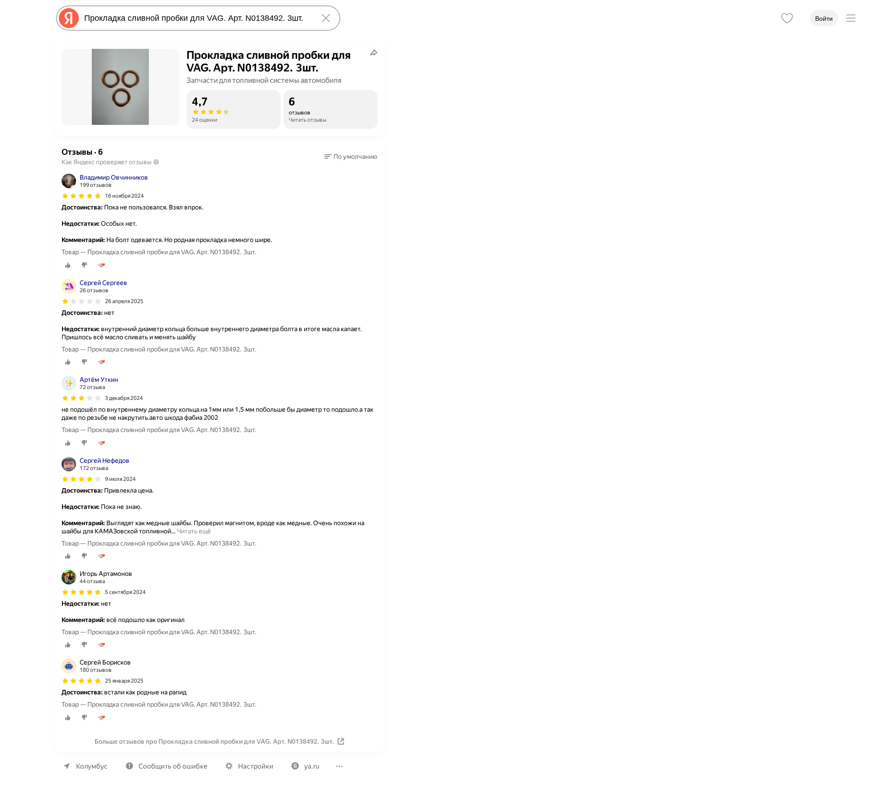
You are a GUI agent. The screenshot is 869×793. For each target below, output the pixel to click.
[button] (351, 156)
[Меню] (851, 18)
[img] (81, 195)
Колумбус (92, 766)
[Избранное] (787, 18)
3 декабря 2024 (124, 398)
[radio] (68, 265)
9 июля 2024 (120, 479)
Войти (824, 18)
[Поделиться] (373, 52)
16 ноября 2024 (124, 196)
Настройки (255, 766)
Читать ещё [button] (194, 531)
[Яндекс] (69, 18)
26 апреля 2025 (124, 301)
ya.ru (311, 766)
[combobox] (196, 18)
